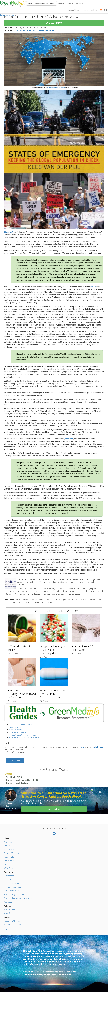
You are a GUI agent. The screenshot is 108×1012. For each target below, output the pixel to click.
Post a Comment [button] (15, 760)
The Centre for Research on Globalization (34, 30)
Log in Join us (90, 10)
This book (8, 232)
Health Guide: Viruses (18, 732)
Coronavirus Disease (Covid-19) (22, 780)
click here (98, 747)
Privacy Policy (9, 849)
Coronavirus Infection (17, 783)
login (81, 747)
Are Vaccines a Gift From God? (83, 647)
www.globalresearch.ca (56, 87)
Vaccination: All (14, 776)
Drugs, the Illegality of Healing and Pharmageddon (52, 649)
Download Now (54, 809)
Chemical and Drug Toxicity (20, 724)
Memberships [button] (73, 10)
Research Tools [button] (65, 3)
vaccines (69, 438)
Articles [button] (78, 3)
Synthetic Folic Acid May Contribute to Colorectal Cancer (54, 694)
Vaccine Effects (15, 729)
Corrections (9, 860)
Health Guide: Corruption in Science (24, 737)
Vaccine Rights (15, 727)
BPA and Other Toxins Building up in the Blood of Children (22, 694)
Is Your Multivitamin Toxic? (19, 647)
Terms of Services (11, 853)
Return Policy (9, 857)
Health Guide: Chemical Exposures (23, 735)
